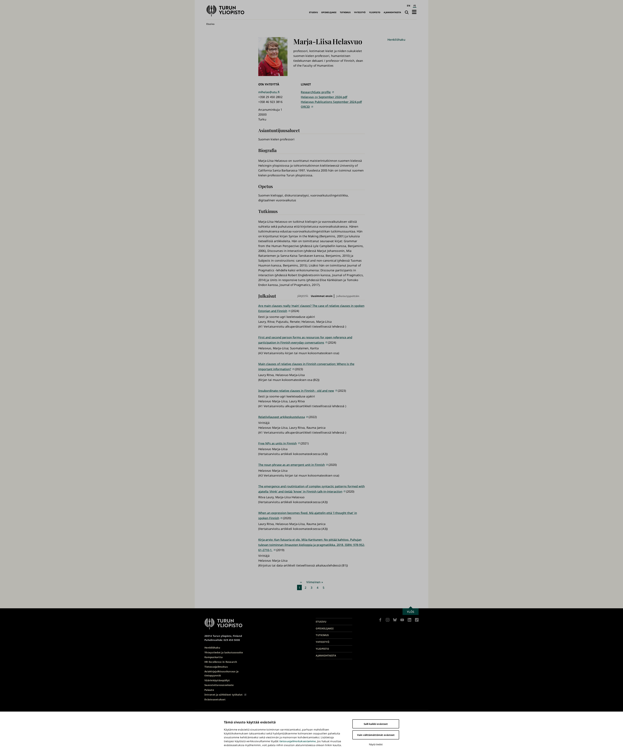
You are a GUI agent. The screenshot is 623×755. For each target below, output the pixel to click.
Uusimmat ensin (322, 296)
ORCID (305, 107)
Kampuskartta (213, 657)
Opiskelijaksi (328, 12)
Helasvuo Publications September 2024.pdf (331, 102)
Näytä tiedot (376, 744)
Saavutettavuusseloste (219, 685)
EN (408, 5)
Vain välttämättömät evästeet (376, 735)
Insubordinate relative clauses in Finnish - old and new (296, 391)
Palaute (209, 689)
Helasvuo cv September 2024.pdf (324, 97)
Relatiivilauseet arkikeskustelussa (281, 417)
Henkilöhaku (396, 39)
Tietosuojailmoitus (216, 666)
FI (415, 5)
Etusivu (313, 12)
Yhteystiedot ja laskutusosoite (223, 652)
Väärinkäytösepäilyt (217, 680)
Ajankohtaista (392, 12)
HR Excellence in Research (220, 661)
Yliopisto (374, 12)
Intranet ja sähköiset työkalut (223, 694)
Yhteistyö (360, 12)
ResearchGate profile (316, 92)
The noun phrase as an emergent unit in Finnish (291, 465)
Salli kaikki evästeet (376, 724)
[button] (414, 12)
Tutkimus (345, 12)
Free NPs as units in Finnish (277, 443)
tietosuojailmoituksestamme (297, 741)
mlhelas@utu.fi (269, 92)
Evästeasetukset (215, 699)
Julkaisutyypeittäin (347, 296)
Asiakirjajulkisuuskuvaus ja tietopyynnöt (221, 673)
